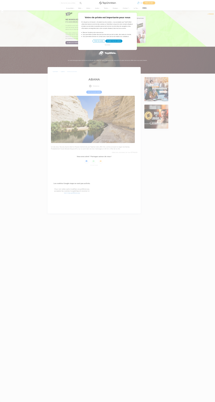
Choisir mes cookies (98, 41)
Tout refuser (107, 44)
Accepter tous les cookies (114, 41)
